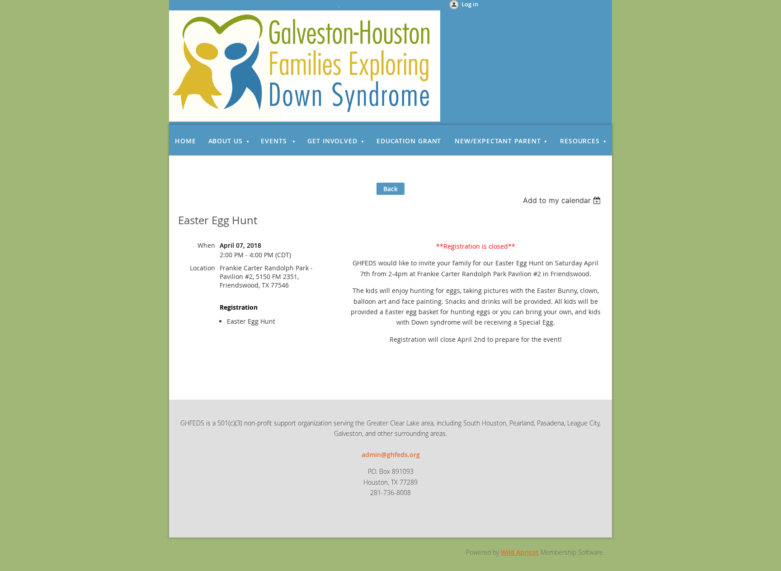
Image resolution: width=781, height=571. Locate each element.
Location (202, 268)
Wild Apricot (520, 552)
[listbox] (563, 200)
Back (390, 188)
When (206, 245)
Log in (469, 4)
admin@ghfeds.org (391, 454)
